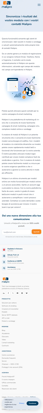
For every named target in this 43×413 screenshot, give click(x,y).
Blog (3, 330)
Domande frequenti (9, 358)
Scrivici (4, 361)
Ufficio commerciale (9, 383)
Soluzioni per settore (9, 303)
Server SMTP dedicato (9, 315)
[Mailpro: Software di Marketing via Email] (7, 4)
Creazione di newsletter (10, 309)
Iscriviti (36, 232)
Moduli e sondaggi (8, 321)
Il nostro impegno (8, 379)
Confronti (5, 346)
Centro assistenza (8, 355)
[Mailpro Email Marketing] (5, 280)
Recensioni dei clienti (9, 389)
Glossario (5, 336)
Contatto (5, 386)
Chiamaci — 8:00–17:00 (10, 364)
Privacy (21, 403)
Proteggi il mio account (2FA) (12, 367)
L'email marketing (8, 343)
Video (4, 340)
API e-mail (5, 318)
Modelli (4, 312)
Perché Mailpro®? (8, 376)
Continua (32, 403)
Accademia (5, 333)
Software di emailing (9, 306)
